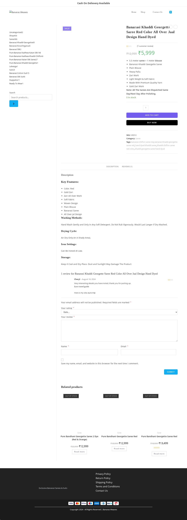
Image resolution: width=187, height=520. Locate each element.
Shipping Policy (104, 482)
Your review (68, 317)
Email (124, 346)
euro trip (91, 293)
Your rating (67, 308)
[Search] (13, 103)
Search (12, 92)
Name (65, 346)
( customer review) (145, 46)
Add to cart (152, 115)
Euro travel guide (81, 286)
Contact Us (102, 490)
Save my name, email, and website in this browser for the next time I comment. (99, 363)
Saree (138, 138)
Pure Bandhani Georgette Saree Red (119, 436)
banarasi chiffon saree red (142, 142)
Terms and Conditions (108, 486)
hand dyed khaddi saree (145, 145)
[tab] (112, 166)
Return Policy (103, 478)
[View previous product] (170, 27)
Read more (79, 451)
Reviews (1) (127, 166)
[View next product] (176, 27)
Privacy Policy (103, 474)
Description (112, 166)
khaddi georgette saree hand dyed (150, 148)
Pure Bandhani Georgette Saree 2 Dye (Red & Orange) (79, 438)
